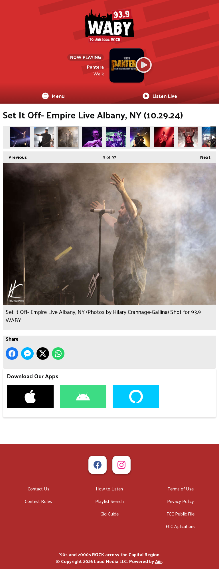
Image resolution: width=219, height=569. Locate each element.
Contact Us (38, 488)
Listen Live (164, 95)
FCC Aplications (180, 526)
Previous (15, 157)
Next (202, 157)
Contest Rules (38, 501)
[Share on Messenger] (27, 353)
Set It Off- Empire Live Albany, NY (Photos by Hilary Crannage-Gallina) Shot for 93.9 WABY (20, 137)
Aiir (158, 561)
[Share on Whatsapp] (58, 353)
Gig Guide (109, 514)
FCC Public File (180, 514)
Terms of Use (181, 488)
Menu (58, 95)
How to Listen (109, 488)
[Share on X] (42, 353)
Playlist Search (109, 501)
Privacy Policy (180, 501)
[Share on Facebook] (12, 353)
